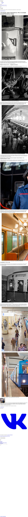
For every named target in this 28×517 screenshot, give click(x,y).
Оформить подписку (4, 442)
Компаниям (1, 443)
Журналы (3, 2)
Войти (1, 442)
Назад (2, 1)
